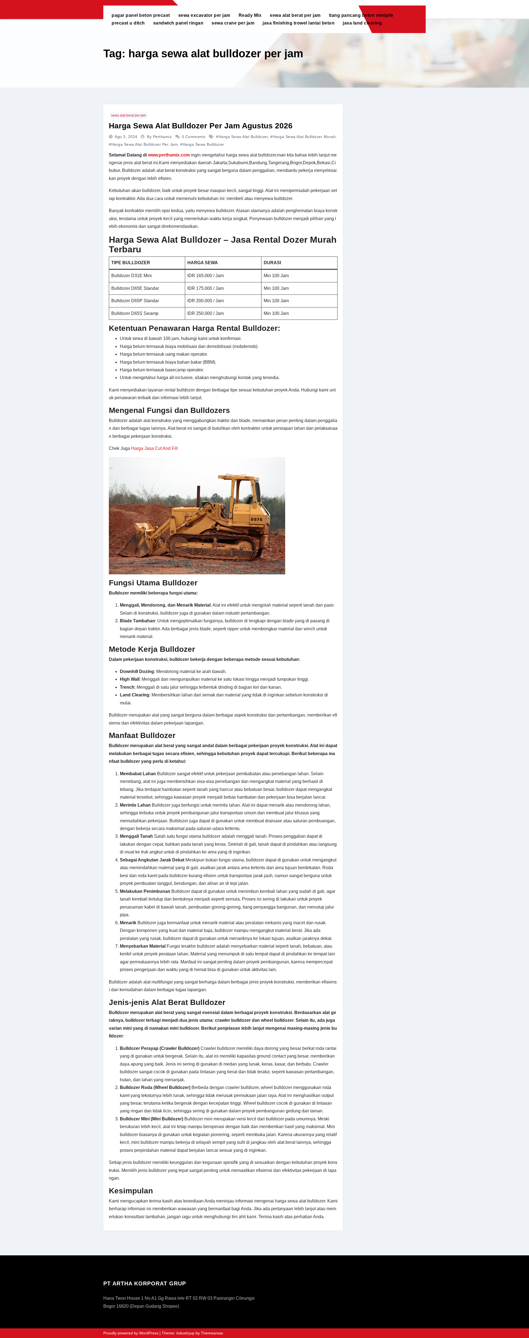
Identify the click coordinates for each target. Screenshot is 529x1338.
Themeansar (212, 1333)
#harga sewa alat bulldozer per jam (143, 144)
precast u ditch (128, 23)
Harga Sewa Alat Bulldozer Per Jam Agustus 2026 (201, 125)
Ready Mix (250, 15)
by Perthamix (160, 136)
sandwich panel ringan (178, 23)
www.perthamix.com (169, 155)
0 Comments (194, 136)
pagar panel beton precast (141, 15)
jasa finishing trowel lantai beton (298, 23)
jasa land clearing (362, 23)
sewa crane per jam (233, 23)
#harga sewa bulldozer (202, 144)
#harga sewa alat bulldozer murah (303, 136)
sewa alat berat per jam (295, 15)
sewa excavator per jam (204, 15)
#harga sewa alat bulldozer (242, 136)
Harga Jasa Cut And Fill (154, 448)
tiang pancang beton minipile (361, 15)
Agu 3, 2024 (127, 136)
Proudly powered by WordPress (131, 1333)
